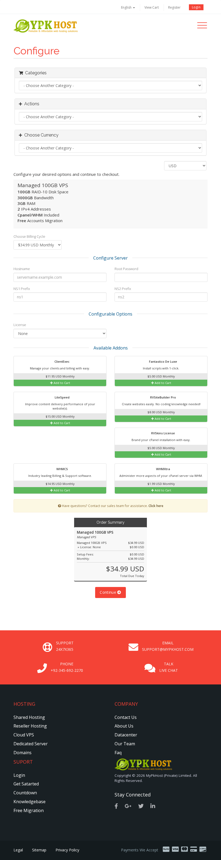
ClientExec (62, 361)
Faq (118, 753)
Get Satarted (26, 784)
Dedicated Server (30, 744)
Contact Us (126, 717)
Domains (22, 753)
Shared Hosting (29, 717)
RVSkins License (162, 433)
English (126, 7)
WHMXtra (162, 469)
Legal (18, 849)
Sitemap (39, 849)
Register (174, 7)
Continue (108, 592)
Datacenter (126, 735)
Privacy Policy (67, 849)
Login (196, 7)
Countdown (25, 793)
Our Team (125, 744)
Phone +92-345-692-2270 (67, 667)
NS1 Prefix (21, 288)
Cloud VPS (23, 735)
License (19, 324)
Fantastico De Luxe (162, 361)
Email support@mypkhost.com (168, 646)
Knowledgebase (29, 802)
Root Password (126, 268)
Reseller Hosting (30, 726)
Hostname (21, 268)
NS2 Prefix (123, 288)
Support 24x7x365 (65, 646)
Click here (156, 506)
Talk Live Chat (168, 667)
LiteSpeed (62, 397)
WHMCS (62, 469)
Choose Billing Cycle (29, 236)
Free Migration (28, 810)
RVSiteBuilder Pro (162, 397)
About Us (124, 726)
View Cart (151, 7)
